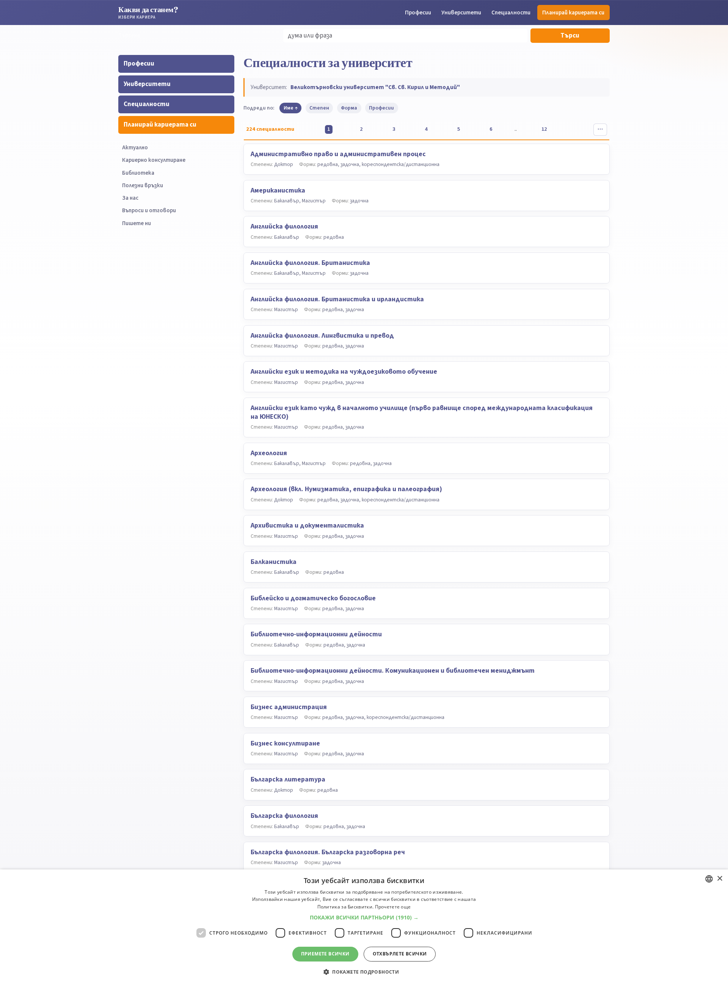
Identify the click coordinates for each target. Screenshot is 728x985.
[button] (364, 917)
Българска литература (288, 779)
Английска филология (284, 226)
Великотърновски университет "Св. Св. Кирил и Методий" (375, 87)
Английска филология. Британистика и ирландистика (337, 299)
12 (544, 129)
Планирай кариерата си (573, 12)
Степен (319, 107)
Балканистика (274, 562)
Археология (269, 453)
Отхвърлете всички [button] (400, 954)
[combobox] (709, 879)
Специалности (510, 12)
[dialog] (364, 927)
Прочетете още (393, 907)
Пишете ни (136, 223)
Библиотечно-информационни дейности (316, 634)
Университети (461, 12)
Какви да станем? (148, 12)
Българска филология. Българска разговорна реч (328, 852)
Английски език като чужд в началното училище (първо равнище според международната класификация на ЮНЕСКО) (422, 412)
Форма (349, 107)
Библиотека (138, 173)
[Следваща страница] (576, 130)
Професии (418, 12)
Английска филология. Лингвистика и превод (322, 335)
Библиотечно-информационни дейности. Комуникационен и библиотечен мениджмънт (393, 670)
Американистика (278, 190)
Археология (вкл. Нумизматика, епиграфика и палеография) (346, 489)
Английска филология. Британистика (310, 263)
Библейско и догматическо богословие (313, 598)
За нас (130, 198)
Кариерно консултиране (153, 160)
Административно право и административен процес (338, 154)
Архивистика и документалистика (307, 525)
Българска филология (284, 816)
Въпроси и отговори (149, 211)
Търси (569, 35)
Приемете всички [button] (325, 954)
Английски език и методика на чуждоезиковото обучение (344, 371)
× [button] (719, 879)
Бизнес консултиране (285, 743)
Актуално (135, 148)
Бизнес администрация (289, 707)
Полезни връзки (142, 185)
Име (288, 107)
